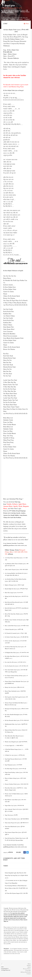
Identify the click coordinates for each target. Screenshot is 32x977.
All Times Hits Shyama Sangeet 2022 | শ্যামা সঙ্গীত (16, 893)
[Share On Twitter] (27, 852)
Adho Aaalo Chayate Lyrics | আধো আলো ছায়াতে (16, 569)
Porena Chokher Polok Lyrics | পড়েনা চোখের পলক (16, 784)
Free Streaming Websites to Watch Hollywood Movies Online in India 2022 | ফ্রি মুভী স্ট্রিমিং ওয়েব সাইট (16, 888)
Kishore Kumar (15, 39)
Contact (29, 973)
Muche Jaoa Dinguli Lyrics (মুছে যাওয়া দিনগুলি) (16, 741)
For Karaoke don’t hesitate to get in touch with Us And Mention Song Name (15, 86)
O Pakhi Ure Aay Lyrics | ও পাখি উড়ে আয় (15, 755)
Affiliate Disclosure (26, 972)
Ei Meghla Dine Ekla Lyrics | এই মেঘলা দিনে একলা (17, 652)
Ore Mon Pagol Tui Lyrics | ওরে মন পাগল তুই (15, 768)
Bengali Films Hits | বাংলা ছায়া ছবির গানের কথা (15, 18)
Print (27, 23)
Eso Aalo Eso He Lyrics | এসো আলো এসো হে (15, 662)
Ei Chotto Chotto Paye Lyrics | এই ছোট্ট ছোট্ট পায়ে (16, 637)
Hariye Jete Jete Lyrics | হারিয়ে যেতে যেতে (14, 687)
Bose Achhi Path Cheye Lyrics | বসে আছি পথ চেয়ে (17, 625)
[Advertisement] (16, 477)
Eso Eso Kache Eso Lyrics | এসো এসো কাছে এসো (16, 666)
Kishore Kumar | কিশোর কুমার (11, 8)
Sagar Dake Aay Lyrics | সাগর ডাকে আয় (14, 805)
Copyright (28, 970)
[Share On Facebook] (24, 852)
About (29, 967)
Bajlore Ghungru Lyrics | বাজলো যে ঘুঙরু (14, 585)
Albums (29, 965)
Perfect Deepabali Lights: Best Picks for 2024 (15, 873)
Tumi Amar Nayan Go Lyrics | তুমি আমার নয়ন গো (16, 822)
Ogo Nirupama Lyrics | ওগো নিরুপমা (13, 765)
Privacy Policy (27, 968)
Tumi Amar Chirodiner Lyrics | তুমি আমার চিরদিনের (17, 819)
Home (29, 964)
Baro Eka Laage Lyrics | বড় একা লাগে (14, 592)
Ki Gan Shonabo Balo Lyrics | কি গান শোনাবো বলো (17, 720)
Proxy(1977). (18, 37)
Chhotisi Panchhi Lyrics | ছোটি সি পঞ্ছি (14, 629)
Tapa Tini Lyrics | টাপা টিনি (11, 815)
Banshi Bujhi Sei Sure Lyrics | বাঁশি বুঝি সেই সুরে (16, 589)
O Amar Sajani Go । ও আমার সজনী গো (14, 745)
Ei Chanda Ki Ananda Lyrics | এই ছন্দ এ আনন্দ (16, 633)
